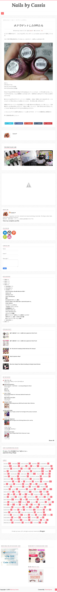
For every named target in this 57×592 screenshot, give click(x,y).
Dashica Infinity (8, 481)
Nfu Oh (49, 502)
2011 (5, 321)
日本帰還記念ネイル (9, 308)
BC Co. (34, 466)
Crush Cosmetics (25, 479)
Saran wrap (39, 509)
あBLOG (6, 389)
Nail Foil (33, 502)
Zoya (43, 522)
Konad (45, 494)
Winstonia (27, 522)
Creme (15, 479)
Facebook (20, 123)
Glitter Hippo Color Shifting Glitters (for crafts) (21, 420)
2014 (5, 283)
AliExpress (34, 463)
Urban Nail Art (7, 522)
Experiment (41, 484)
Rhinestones (7, 509)
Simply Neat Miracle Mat (27, 512)
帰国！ (6, 298)
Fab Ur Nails (6, 486)
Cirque (46, 474)
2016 (5, 279)
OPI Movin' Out (9, 294)
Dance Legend (36, 479)
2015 (5, 281)
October (8, 289)
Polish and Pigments (9, 419)
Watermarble (18, 522)
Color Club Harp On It (10, 311)
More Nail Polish (8, 410)
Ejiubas (11, 484)
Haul (48, 489)
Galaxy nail (8, 293)
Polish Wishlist (9, 303)
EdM (4, 484)
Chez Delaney (14, 474)
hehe (17, 491)
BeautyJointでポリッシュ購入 (12, 299)
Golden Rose (22, 489)
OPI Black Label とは (10, 310)
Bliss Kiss (26, 468)
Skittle (25, 515)
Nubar (5, 504)
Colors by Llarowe (34, 476)
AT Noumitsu (44, 463)
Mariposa (41, 497)
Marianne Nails (31, 497)
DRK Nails (37, 481)
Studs (48, 515)
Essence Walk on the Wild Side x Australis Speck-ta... (18, 301)
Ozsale (23, 504)
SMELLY (32, 515)
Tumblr (39, 123)
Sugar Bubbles (7, 517)
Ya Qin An (36, 522)
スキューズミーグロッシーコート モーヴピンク (14, 381)
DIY (21, 481)
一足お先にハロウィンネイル (11, 306)
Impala (5, 494)
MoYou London (43, 499)
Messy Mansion (7, 499)
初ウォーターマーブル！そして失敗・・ (14, 318)
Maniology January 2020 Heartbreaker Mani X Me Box (22, 403)
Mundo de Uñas (14, 502)
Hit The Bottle (24, 491)
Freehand (43, 486)
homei (44, 491)
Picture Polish (44, 504)
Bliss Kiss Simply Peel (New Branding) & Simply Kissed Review (25, 364)
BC (29, 466)
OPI (11, 504)
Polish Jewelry (7, 507)
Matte (48, 497)
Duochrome (46, 481)
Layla (5, 497)
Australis (15, 466)
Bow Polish (47, 468)
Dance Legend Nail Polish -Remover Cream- (20, 433)
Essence (27, 484)
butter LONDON (25, 471)
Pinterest (49, 123)
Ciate (31, 474)
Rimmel (15, 509)
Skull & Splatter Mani (15, 356)
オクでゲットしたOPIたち (11, 305)
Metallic (17, 499)
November (8, 288)
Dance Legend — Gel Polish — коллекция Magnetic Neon (18, 385)
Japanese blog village (9, 453)
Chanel (46, 471)
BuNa (5, 471)
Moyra (5, 502)
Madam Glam (21, 497)
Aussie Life (6, 466)
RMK (21, 509)
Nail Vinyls (41, 502)
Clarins (5, 476)
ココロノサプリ (7, 427)
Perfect (35, 504)
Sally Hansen (29, 509)
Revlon (42, 507)
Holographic (36, 491)
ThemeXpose (48, 589)
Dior (16, 481)
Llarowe (12, 497)
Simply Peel (39, 512)
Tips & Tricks (7, 520)
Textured (33, 517)
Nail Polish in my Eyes (9, 397)
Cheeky (5, 474)
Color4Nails (23, 476)
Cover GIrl (45, 476)
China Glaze (23, 474)
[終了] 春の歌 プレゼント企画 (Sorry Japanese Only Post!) (23, 333)
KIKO (29, 494)
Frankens (34, 486)
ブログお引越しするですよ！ (10, 428)
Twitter (10, 123)
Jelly (17, 494)
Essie (34, 484)
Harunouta (40, 489)
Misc (24, 499)
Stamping (40, 515)
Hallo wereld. (7, 399)
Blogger (42, 531)
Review (34, 507)
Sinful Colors (16, 515)
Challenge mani (37, 471)
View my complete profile (11, 221)
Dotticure (28, 481)
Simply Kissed (14, 512)
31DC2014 (6, 463)
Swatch (16, 517)
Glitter (13, 489)
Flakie (26, 486)
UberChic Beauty (35, 520)
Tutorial (25, 520)
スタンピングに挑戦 (9, 313)
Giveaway (6, 489)
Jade (11, 494)
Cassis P (15, 133)
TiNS (41, 517)
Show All (51, 440)
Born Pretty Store (36, 468)
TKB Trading (16, 520)
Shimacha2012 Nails (9, 432)
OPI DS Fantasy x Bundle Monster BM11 (15, 291)
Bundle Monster (14, 471)
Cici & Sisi (39, 474)
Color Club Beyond (10, 296)
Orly (17, 504)
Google (29, 123)
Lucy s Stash (7, 393)
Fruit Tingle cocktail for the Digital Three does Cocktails (23, 411)
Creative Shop (7, 479)
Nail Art (24, 502)
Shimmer (6, 512)
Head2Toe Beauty (8, 491)
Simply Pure (6, 515)
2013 (5, 284)
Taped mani (24, 517)
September (9, 320)
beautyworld (16, 468)
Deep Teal (6, 390)
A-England (14, 463)
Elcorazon (19, 484)
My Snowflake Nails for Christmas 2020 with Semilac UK (17, 394)
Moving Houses (32, 499)
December (8, 286)
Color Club (14, 476)
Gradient (31, 489)
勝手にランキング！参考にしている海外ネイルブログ (17, 315)
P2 (29, 504)
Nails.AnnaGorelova (9, 384)
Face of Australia (17, 486)
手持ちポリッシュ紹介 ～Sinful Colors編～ (15, 316)
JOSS (23, 494)
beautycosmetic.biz (45, 466)
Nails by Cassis (28, 5)
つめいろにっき (7, 380)
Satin (47, 509)
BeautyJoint (7, 468)
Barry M (23, 466)
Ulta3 (44, 520)
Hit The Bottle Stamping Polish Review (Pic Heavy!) (23, 348)
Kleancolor (37, 494)
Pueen (27, 507)
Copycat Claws (8, 402)
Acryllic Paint (24, 463)
